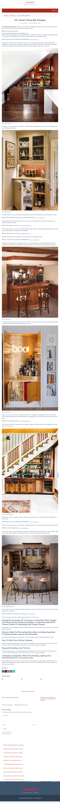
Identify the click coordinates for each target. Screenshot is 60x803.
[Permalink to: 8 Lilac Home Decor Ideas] (30, 684)
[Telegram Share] (11, 671)
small (26, 705)
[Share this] (3, 671)
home (23, 705)
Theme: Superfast (38, 798)
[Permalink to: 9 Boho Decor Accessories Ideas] (11, 687)
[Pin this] (8, 671)
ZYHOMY (30, 2)
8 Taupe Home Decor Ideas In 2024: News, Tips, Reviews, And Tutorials (48, 699)
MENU (55, 10)
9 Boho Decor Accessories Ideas (10, 697)
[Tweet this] (6, 671)
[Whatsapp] (14, 671)
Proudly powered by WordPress (25, 798)
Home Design (9, 705)
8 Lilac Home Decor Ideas (27, 691)
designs (19, 705)
